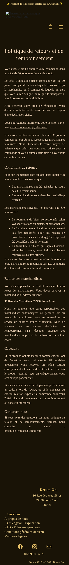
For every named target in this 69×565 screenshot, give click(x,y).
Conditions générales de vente (24, 532)
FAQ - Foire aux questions (22, 527)
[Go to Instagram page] (36, 546)
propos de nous (17, 518)
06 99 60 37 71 (34, 554)
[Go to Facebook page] (22, 546)
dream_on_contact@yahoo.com (28, 127)
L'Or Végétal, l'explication (22, 523)
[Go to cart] (50, 27)
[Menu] (61, 27)
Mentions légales (15, 536)
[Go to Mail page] (49, 546)
